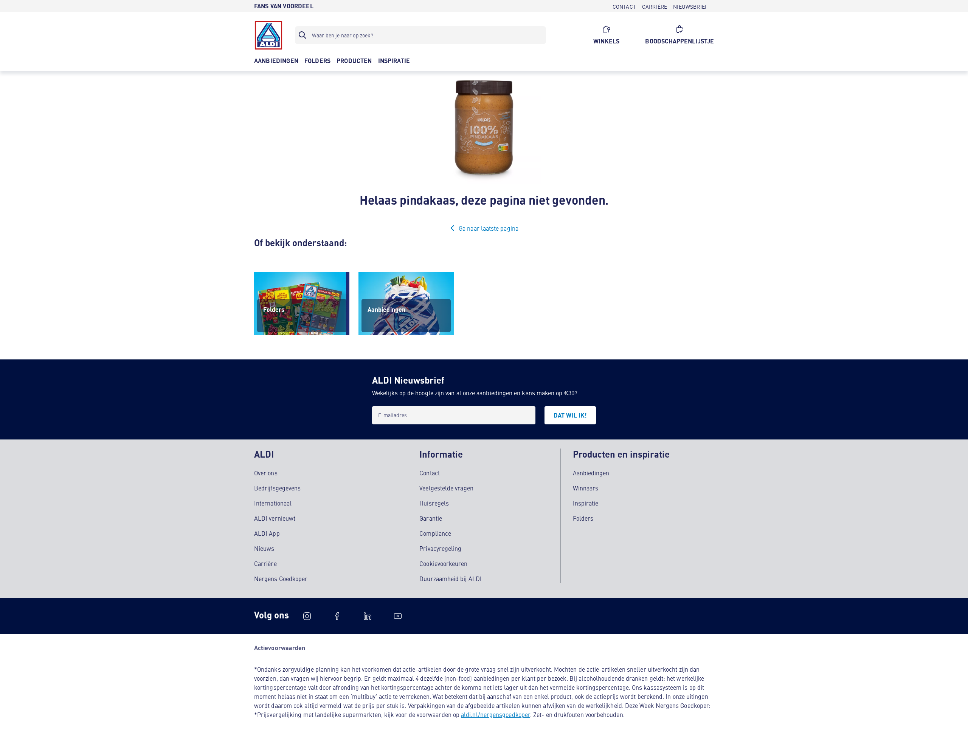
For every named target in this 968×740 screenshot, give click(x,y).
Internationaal (273, 503)
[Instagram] (307, 616)
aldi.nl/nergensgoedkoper (495, 714)
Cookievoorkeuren (443, 563)
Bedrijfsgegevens (277, 488)
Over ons (266, 473)
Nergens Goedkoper (280, 578)
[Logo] (268, 35)
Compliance (435, 533)
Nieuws (264, 548)
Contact (429, 473)
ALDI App (267, 533)
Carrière (265, 563)
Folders (583, 518)
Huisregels (434, 503)
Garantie (430, 518)
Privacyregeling (440, 548)
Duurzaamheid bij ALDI (450, 578)
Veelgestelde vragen (446, 488)
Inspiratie (586, 503)
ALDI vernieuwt (274, 518)
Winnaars (586, 488)
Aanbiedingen (591, 473)
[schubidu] (337, 616)
